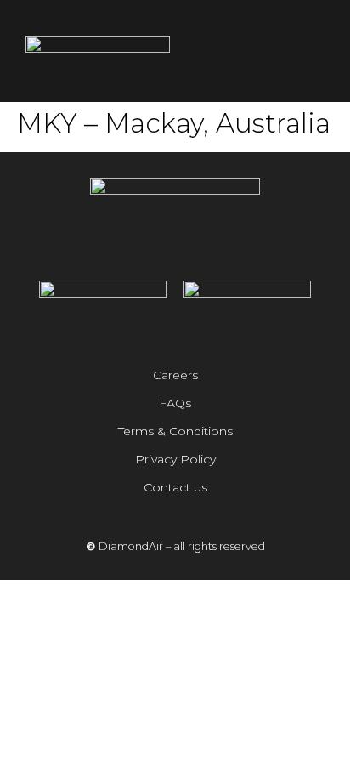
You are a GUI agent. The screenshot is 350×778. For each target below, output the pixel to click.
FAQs (175, 403)
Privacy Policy (175, 459)
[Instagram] (151, 247)
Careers (175, 375)
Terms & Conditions (175, 431)
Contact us (175, 487)
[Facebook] (175, 247)
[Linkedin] (198, 247)
